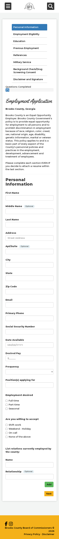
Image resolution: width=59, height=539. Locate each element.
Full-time (14, 400)
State (9, 273)
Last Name (12, 219)
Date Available (15, 340)
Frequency (12, 366)
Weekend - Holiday (20, 428)
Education (19, 41)
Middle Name (19, 206)
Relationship (19, 471)
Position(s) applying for (20, 380)
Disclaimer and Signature (28, 79)
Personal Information (25, 27)
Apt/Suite (17, 246)
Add (49, 484)
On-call (13, 432)
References (20, 55)
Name (9, 459)
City (8, 259)
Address (11, 232)
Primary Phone (15, 313)
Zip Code (11, 286)
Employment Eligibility (26, 34)
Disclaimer (48, 534)
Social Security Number (20, 326)
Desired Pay (13, 353)
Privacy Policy (32, 534)
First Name (12, 192)
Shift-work (15, 424)
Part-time (14, 404)
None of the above (20, 436)
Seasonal (14, 408)
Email (9, 299)
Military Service (22, 62)
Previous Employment (26, 48)
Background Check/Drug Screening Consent (27, 71)
